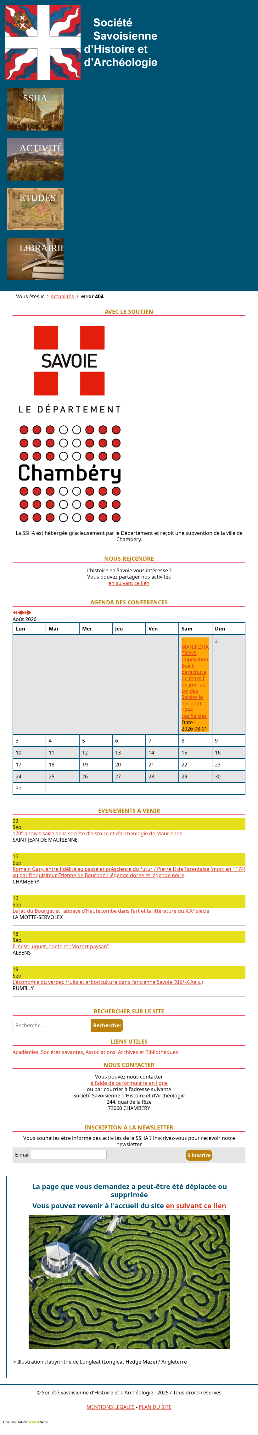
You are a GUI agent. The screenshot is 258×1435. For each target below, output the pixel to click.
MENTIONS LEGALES (111, 1407)
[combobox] (52, 1025)
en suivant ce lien (129, 583)
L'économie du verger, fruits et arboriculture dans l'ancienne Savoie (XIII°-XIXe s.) (108, 981)
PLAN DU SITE (155, 1407)
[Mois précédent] (20, 612)
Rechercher (107, 1025)
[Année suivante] (24, 612)
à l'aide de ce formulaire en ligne (129, 1082)
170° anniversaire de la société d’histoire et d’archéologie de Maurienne (97, 833)
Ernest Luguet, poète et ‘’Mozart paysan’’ (61, 946)
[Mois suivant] (29, 612)
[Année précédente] (15, 612)
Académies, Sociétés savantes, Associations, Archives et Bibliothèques (95, 1052)
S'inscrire (199, 1155)
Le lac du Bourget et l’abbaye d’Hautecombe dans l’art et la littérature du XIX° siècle (111, 910)
